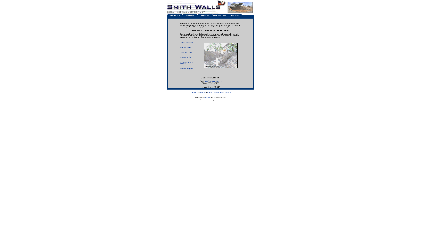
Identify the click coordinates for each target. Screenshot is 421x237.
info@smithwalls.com (213, 81)
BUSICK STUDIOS (222, 96)
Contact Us (227, 92)
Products (203, 92)
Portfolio (209, 92)
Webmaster (208, 97)
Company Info (194, 92)
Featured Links (218, 92)
